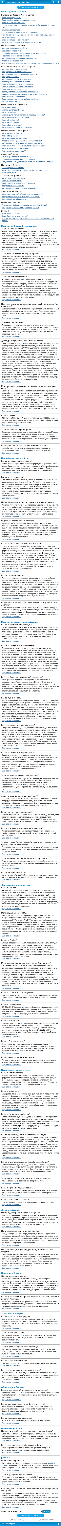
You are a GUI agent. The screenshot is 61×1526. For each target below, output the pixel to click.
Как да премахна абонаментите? (15, 199)
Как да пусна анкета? (10, 77)
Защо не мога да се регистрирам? (15, 40)
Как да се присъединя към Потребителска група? (22, 141)
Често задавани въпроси (17, 2)
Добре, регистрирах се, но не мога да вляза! (19, 32)
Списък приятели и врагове (13, 168)
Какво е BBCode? (9, 108)
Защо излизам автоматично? (13, 23)
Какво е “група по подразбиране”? (15, 148)
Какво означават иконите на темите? (17, 127)
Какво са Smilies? (9, 113)
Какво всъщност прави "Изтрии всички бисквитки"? (22, 42)
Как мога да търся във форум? (14, 178)
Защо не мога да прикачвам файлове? (17, 87)
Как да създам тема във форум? (15, 69)
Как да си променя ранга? (12, 61)
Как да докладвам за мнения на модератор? (20, 92)
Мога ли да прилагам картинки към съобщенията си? (23, 115)
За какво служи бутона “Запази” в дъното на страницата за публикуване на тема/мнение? (26, 95)
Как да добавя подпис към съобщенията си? (20, 74)
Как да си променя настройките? (15, 48)
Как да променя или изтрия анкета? (16, 79)
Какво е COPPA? (8, 38)
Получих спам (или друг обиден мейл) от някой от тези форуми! (27, 162)
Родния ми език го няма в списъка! (16, 56)
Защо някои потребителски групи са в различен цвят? (24, 146)
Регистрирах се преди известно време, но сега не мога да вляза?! (28, 35)
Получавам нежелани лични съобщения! (18, 159)
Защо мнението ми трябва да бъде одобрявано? (21, 99)
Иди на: (4, 1511)
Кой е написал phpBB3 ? (12, 213)
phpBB (11, 1520)
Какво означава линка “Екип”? (14, 151)
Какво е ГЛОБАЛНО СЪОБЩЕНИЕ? (16, 118)
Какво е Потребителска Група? (14, 138)
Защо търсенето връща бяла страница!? (18, 183)
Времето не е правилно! (11, 51)
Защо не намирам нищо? (12, 181)
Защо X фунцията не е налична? (15, 216)
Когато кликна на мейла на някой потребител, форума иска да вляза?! (30, 63)
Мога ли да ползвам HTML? (13, 110)
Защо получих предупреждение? (15, 89)
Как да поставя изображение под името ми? (20, 58)
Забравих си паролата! (11, 30)
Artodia (57, 1520)
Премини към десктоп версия (30, 7)
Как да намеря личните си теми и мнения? (19, 188)
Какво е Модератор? (10, 136)
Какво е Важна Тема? (10, 122)
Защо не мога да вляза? (11, 18)
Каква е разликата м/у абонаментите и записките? (22, 194)
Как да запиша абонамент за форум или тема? (21, 197)
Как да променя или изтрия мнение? (16, 72)
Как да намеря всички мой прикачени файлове (20, 208)
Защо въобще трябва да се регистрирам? (19, 20)
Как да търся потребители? (13, 186)
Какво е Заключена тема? (12, 125)
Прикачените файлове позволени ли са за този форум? (24, 205)
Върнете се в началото (11, 250)
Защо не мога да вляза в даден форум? (18, 84)
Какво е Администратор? (12, 133)
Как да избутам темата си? (13, 102)
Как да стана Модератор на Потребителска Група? (22, 143)
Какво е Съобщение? (10, 120)
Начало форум (8, 1524)
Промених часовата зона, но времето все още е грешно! (24, 53)
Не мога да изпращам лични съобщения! (18, 157)
